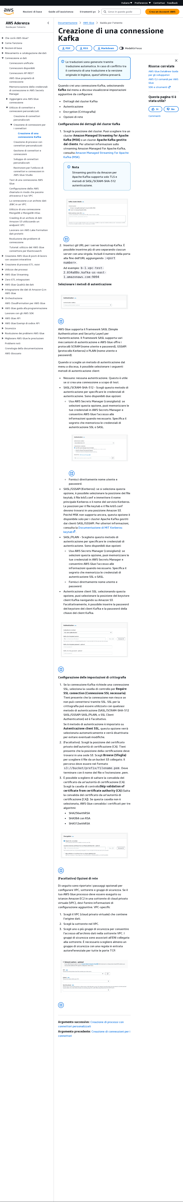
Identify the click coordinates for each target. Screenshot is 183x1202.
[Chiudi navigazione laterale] (48, 23)
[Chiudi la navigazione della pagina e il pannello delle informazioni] (176, 60)
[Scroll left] (20, 12)
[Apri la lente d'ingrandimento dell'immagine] (66, 239)
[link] (111, 23)
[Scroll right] (98, 12)
